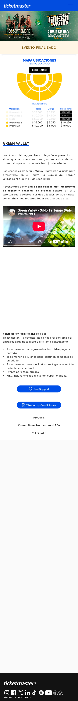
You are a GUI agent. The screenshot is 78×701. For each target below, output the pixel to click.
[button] (70, 5)
